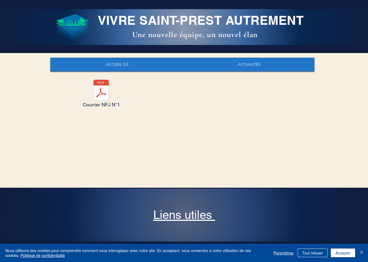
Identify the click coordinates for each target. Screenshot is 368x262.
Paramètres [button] (283, 253)
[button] (184, 215)
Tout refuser (312, 253)
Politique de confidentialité (42, 255)
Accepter (342, 253)
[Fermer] (361, 253)
